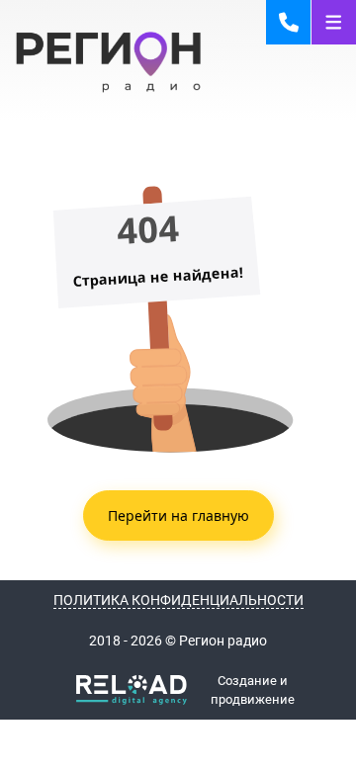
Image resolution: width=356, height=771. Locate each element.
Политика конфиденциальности (178, 600)
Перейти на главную (178, 515)
